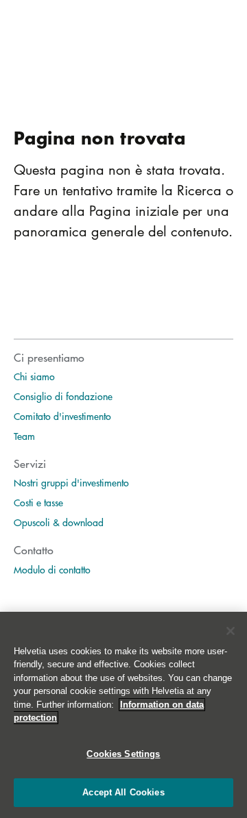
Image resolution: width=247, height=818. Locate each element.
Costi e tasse (38, 502)
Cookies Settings (123, 754)
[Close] (230, 631)
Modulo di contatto (52, 569)
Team (24, 436)
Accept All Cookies (123, 792)
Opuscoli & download (59, 522)
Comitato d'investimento (62, 416)
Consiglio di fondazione (63, 396)
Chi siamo (34, 376)
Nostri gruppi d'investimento (71, 482)
